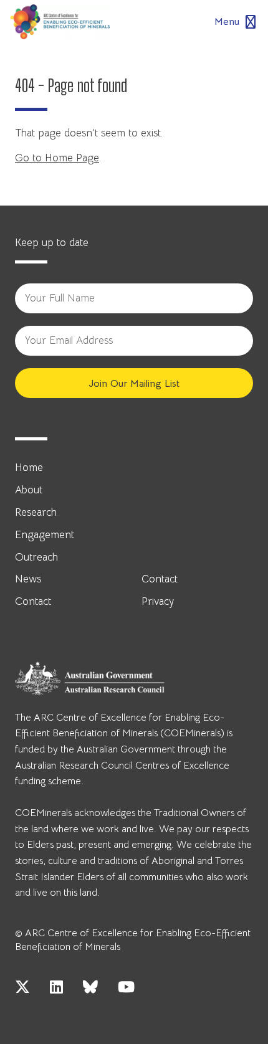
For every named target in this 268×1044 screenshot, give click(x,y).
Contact (33, 601)
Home (29, 467)
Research (36, 512)
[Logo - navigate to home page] (60, 21)
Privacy (157, 601)
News (28, 579)
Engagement (44, 534)
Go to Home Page (57, 157)
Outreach (36, 557)
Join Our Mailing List (134, 383)
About (28, 489)
